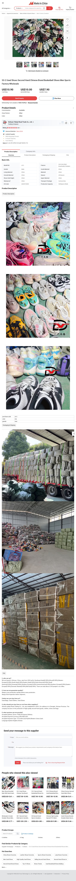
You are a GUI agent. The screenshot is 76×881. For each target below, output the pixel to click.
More (3, 867)
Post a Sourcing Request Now (55, 762)
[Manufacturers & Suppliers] (38, 3)
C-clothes (4, 837)
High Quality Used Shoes (24, 859)
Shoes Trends (38, 864)
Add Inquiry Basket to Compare (38, 71)
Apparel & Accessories (12, 13)
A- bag (22, 837)
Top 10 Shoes (26, 864)
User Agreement (48, 873)
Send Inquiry (19, 98)
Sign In (5, 143)
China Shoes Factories (9, 855)
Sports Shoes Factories (44, 855)
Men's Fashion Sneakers (43, 13)
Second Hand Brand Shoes (11, 864)
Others (58, 837)
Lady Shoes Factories (61, 855)
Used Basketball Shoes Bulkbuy (55, 864)
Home (3, 13)
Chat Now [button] (57, 98)
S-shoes (40, 837)
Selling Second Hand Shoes (42, 859)
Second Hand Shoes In (60, 859)
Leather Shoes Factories (27, 855)
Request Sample (33, 102)
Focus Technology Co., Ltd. (26, 873)
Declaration (57, 873)
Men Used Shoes (8, 859)
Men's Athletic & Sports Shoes (27, 13)
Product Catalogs (28, 834)
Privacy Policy (65, 873)
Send (17, 762)
